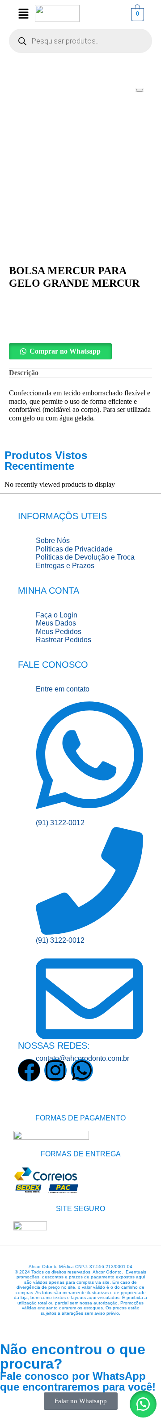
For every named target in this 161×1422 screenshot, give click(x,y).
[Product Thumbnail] (139, 90)
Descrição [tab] (23, 372)
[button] (80, 351)
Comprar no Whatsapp (65, 351)
